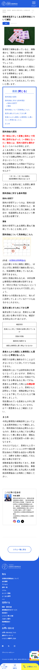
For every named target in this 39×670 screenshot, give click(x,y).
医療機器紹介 (6, 621)
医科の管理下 (12, 103)
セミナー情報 (6, 593)
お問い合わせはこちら (9, 632)
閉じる (22, 91)
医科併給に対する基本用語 (15, 100)
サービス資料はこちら (4, 667)
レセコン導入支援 (7, 616)
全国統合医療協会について (10, 578)
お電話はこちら (32, 666)
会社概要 (5, 581)
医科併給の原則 (10, 97)
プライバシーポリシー (8, 652)
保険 (6, 23)
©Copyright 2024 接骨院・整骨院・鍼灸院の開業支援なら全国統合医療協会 (19, 659)
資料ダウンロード (7, 635)
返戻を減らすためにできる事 (15, 113)
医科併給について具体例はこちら (17, 110)
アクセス (5, 584)
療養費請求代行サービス (9, 610)
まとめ (7, 123)
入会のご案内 (6, 619)
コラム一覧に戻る (19, 549)
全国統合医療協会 (17, 260)
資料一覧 (5, 587)
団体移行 (5, 613)
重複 (9, 106)
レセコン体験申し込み (9, 638)
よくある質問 (6, 596)
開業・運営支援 (7, 607)
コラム (4, 590)
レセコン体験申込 (15, 667)
